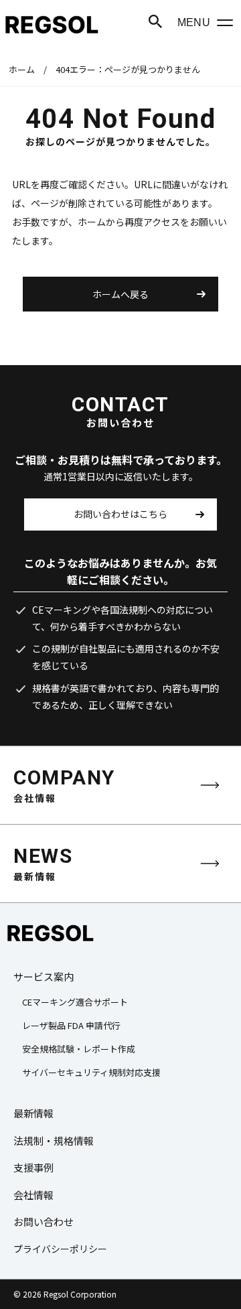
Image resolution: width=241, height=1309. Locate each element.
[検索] (155, 21)
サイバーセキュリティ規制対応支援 (91, 1072)
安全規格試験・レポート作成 (78, 1048)
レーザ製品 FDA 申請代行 (71, 1025)
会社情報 (33, 1195)
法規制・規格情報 (53, 1140)
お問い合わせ (43, 1222)
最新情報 (33, 1113)
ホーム (22, 69)
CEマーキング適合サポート (75, 1001)
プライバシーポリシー (60, 1248)
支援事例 (33, 1167)
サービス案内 (43, 976)
